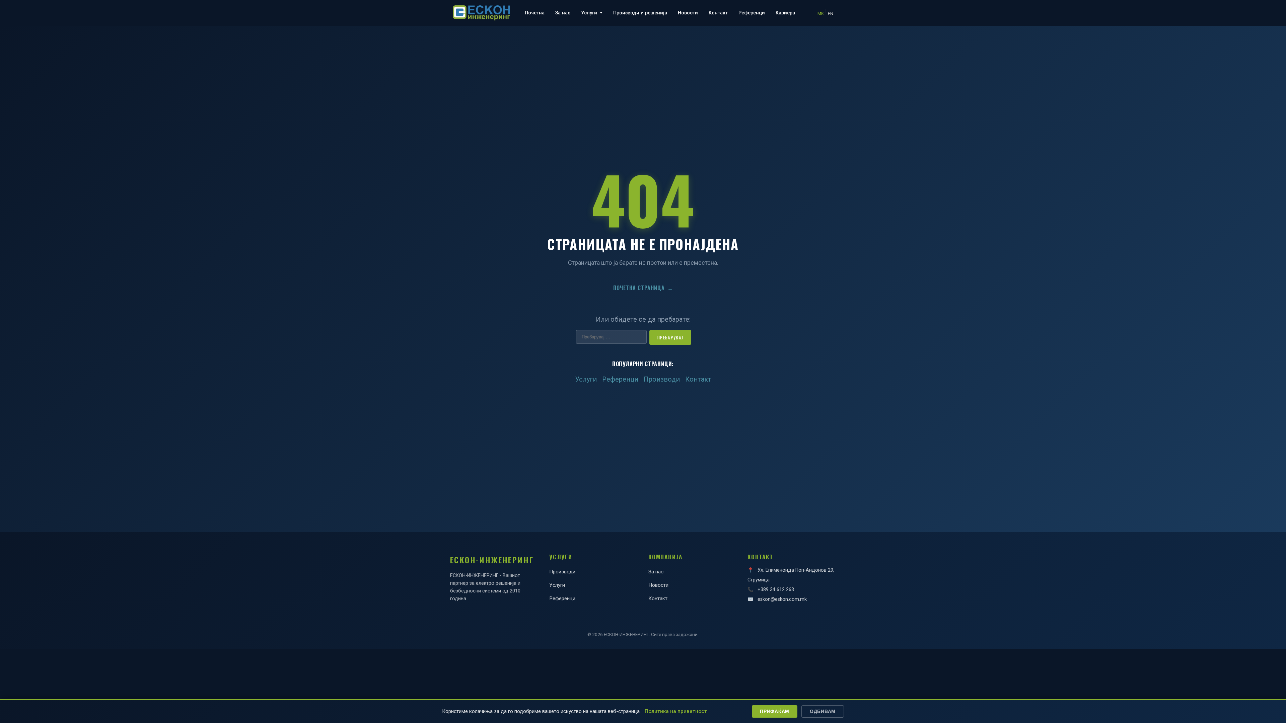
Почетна (535, 13)
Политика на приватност (676, 711)
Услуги (589, 13)
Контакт (718, 13)
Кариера (785, 13)
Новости (688, 13)
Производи (662, 379)
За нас (562, 13)
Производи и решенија (640, 13)
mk (820, 13)
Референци (751, 13)
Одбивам (823, 711)
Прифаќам (774, 711)
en (830, 13)
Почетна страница (643, 288)
